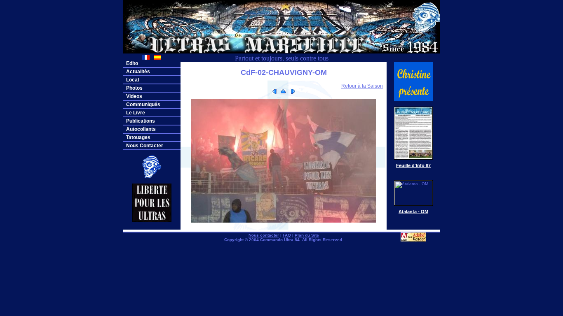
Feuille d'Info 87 (413, 165)
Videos (134, 96)
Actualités (138, 71)
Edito (132, 63)
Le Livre (135, 113)
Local (132, 80)
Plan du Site (307, 235)
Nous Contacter (144, 146)
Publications (140, 121)
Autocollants (141, 129)
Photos (134, 88)
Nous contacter (264, 235)
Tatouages (138, 137)
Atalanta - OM (413, 211)
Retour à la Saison (362, 86)
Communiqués (143, 104)
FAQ (287, 235)
